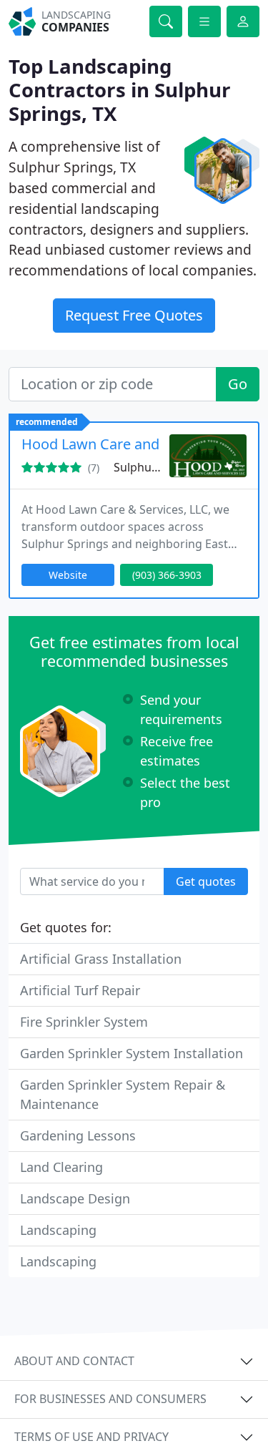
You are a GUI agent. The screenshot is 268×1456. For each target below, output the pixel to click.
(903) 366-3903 (167, 575)
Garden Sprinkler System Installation (131, 1053)
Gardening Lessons (78, 1135)
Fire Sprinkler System (84, 1021)
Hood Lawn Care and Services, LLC (134, 444)
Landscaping (58, 1229)
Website (68, 575)
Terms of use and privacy (91, 1437)
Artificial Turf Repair (80, 990)
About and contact (74, 1361)
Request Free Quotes (134, 315)
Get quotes (206, 881)
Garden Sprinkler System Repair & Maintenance (122, 1094)
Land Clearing (61, 1167)
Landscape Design (75, 1198)
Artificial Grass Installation (101, 958)
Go (237, 384)
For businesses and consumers (110, 1399)
